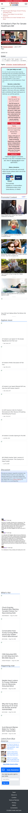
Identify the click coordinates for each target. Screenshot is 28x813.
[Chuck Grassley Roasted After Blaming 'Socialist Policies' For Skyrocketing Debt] (10, 600)
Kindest (10, 181)
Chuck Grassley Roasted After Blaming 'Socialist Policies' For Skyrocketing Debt (10, 610)
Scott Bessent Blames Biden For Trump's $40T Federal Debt (10, 729)
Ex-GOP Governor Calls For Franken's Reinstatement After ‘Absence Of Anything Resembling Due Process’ (13, 412)
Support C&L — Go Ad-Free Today (14, 1)
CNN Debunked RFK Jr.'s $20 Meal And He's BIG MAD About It (10, 656)
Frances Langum (8, 47)
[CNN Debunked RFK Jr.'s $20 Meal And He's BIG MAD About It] (10, 647)
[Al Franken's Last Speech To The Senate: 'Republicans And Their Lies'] (14, 330)
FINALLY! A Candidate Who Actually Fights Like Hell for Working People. (13, 759)
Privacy (14, 803)
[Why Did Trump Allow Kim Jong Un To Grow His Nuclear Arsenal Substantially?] (10, 696)
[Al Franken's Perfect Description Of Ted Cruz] (14, 353)
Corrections (14, 808)
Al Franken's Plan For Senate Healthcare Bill (13, 24)
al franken (9, 64)
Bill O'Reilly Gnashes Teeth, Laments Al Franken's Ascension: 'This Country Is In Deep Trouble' (13, 459)
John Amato (4, 639)
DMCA (14, 805)
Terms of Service (17, 479)
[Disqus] (14, 534)
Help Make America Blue (10, 764)
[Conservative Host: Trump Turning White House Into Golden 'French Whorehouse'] (10, 623)
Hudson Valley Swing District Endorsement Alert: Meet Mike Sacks (12, 753)
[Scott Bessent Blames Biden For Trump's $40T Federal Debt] (10, 720)
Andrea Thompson (6, 660)
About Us (14, 795)
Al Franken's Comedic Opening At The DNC (14, 435)
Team (14, 792)
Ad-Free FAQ (15, 160)
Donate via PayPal (18, 177)
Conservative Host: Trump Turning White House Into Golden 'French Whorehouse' (10, 633)
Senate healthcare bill (19, 64)
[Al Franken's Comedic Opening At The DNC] (14, 426)
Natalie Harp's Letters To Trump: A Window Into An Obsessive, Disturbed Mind (10, 683)
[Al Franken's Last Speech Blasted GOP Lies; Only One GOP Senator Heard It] (14, 377)
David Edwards (5, 615)
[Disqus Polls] (14, 500)
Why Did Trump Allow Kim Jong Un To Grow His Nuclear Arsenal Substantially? (10, 706)
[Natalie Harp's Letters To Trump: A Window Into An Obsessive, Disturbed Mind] (10, 673)
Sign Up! (5, 783)
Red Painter (4, 688)
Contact (14, 797)
